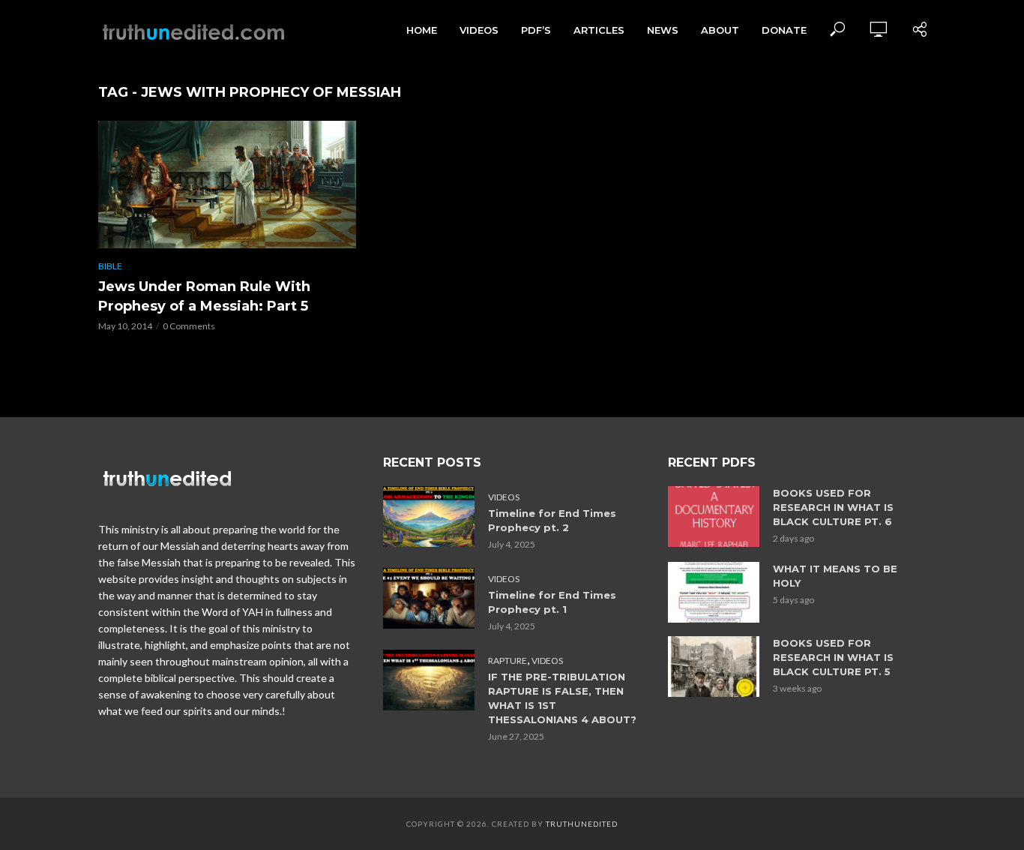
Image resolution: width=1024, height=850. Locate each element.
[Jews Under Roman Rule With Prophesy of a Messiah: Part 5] (227, 184)
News (662, 30)
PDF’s (536, 30)
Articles (598, 30)
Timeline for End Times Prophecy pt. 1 (552, 602)
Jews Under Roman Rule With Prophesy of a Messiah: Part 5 (204, 296)
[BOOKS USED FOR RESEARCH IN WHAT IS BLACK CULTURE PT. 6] (713, 516)
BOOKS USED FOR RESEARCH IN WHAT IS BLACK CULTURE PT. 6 (833, 507)
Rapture (507, 660)
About (720, 30)
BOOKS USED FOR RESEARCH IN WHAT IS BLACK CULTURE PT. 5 (833, 657)
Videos (479, 30)
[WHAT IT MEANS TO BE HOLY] (713, 592)
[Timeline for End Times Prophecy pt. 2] (429, 516)
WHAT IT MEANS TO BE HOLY (835, 576)
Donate (784, 30)
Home (421, 30)
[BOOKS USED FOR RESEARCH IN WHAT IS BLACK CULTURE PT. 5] (713, 666)
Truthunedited (582, 823)
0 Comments (189, 326)
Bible (110, 266)
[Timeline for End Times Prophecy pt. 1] (429, 598)
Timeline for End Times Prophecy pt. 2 (552, 520)
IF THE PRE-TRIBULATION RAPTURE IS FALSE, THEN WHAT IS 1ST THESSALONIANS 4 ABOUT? (562, 698)
